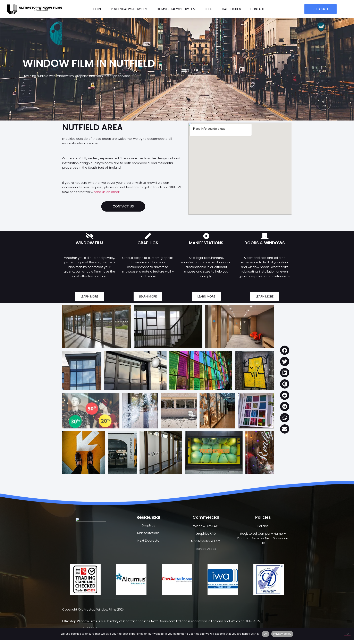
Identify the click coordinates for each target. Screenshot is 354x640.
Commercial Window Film (176, 9)
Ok (265, 633)
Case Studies (231, 9)
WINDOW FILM (89, 243)
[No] (347, 633)
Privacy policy (282, 633)
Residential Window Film (129, 9)
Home (97, 9)
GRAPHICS (147, 243)
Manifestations (148, 533)
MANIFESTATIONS (206, 243)
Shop (208, 9)
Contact (257, 9)
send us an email (106, 192)
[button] (284, 350)
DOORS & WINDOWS (264, 243)
